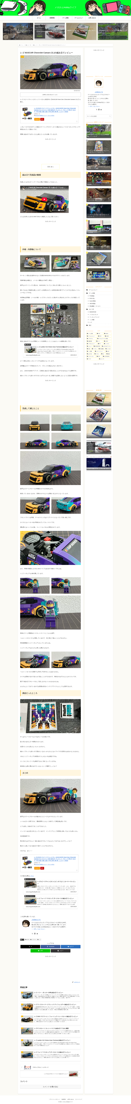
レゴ (23, 939)
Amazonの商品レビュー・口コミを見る (44, 115)
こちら (32, 876)
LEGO (28, 939)
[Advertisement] (50, 151)
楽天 (42, 119)
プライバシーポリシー (54, 1099)
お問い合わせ (70, 1099)
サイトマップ (78, 1099)
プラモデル (34, 939)
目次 (48, 166)
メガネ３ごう (36, 920)
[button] (60, 950)
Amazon (37, 119)
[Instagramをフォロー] (35, 934)
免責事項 (64, 1099)
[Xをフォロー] (32, 934)
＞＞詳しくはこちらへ (38, 929)
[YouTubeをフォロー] (37, 934)
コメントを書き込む (50, 1087)
